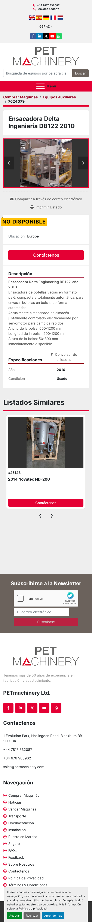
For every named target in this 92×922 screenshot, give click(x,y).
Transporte (17, 816)
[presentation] (40, 515)
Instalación (17, 830)
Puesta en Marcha (22, 837)
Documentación (21, 823)
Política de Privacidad (26, 878)
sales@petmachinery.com (23, 767)
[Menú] (40, 86)
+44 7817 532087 (48, 5)
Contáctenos (18, 871)
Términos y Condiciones (27, 885)
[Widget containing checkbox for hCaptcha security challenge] (46, 598)
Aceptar (14, 915)
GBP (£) (44, 26)
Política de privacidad (33, 908)
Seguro (14, 843)
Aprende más (53, 915)
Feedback (16, 857)
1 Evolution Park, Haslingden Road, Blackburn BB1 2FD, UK (44, 738)
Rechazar (32, 915)
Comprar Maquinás (23, 795)
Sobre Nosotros (21, 864)
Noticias (15, 802)
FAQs (12, 850)
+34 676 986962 (48, 9)
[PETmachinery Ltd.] (46, 655)
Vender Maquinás (22, 809)
